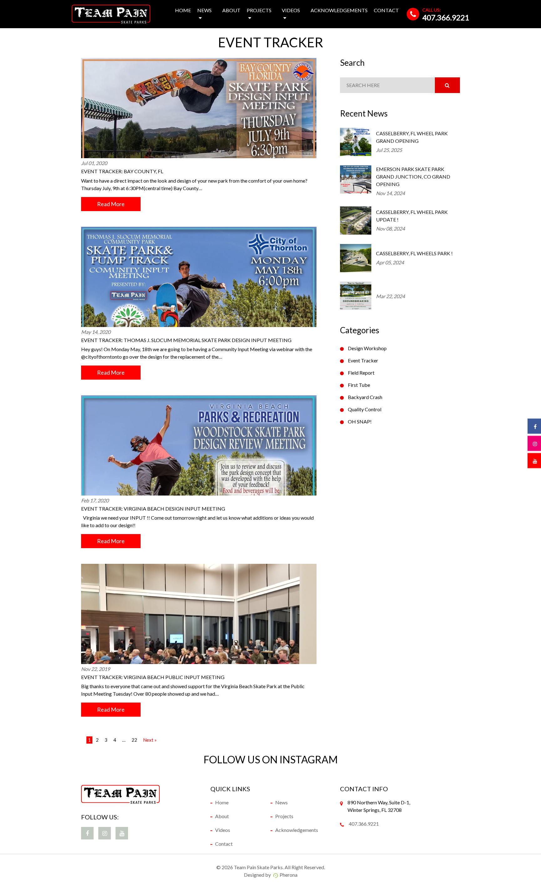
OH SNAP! (360, 421)
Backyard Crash (365, 397)
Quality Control (364, 409)
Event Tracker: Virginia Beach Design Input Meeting (153, 509)
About (231, 10)
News (204, 10)
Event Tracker (363, 360)
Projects (259, 10)
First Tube (359, 385)
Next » (150, 740)
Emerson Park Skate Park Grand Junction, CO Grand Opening (413, 176)
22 (134, 740)
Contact (386, 10)
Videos (291, 10)
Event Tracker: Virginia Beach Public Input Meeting (152, 677)
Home (183, 10)
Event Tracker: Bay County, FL (122, 171)
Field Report (361, 373)
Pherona (288, 875)
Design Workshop (367, 348)
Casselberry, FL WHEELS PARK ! (414, 253)
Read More (111, 203)
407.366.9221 (445, 17)
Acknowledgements (339, 10)
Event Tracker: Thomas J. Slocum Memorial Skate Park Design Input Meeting (186, 340)
